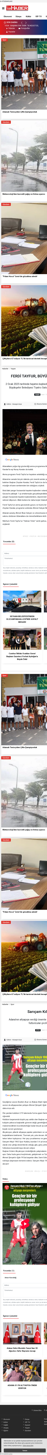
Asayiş (6, 1428)
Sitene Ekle (37, 1410)
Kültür (28, 16)
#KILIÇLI (37, 1171)
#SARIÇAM (29, 1171)
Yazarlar (11, 32)
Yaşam (13, 369)
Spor (12, 1004)
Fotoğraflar (25, 28)
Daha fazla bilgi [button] (28, 1446)
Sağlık (6, 1425)
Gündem (28, 1431)
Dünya (18, 16)
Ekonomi (8, 16)
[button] (23, 24)
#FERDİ (25, 536)
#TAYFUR (32, 536)
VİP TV (38, 16)
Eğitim (6, 1431)
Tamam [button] (24, 1450)
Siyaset (27, 1425)
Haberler (5, 369)
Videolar (11, 28)
